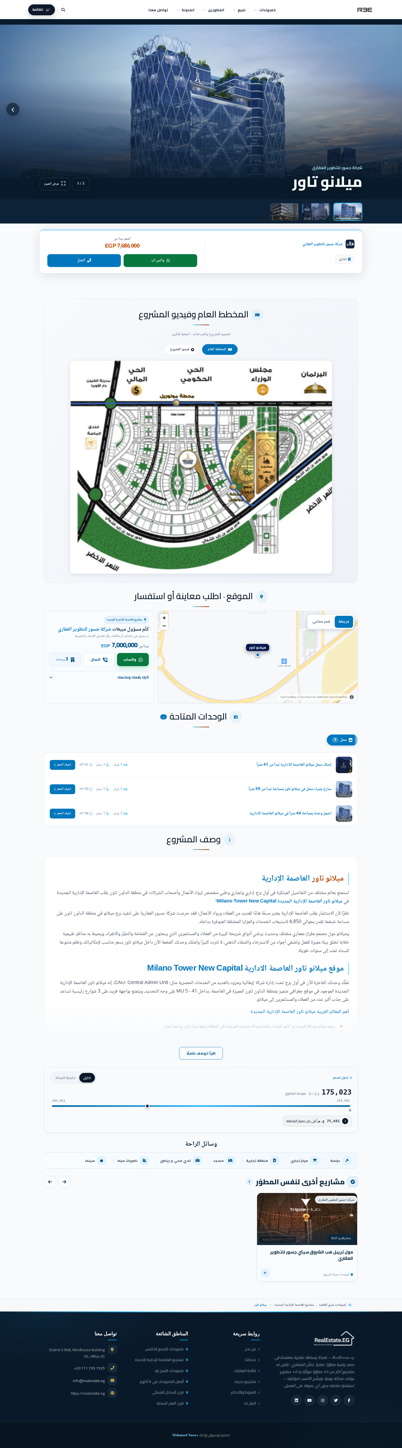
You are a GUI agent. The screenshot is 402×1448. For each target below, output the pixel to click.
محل (340, 740)
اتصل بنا (250, 1403)
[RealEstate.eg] (365, 10)
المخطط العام (217, 349)
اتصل (81, 260)
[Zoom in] (164, 618)
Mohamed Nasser (185, 1434)
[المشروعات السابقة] (64, 1182)
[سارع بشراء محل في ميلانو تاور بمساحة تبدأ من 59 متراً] (201, 789)
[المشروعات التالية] (50, 1182)
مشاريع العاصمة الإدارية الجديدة (294, 1305)
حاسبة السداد (65, 1077)
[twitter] (336, 1400)
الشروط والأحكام (243, 1392)
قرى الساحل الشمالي (168, 1392)
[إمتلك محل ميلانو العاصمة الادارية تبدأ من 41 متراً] (201, 765)
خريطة (344, 621)
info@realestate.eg (89, 1380)
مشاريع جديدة (245, 1381)
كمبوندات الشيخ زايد (169, 1370)
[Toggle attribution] (351, 697)
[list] (201, 1160)
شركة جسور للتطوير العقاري (322, 244)
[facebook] (349, 1400)
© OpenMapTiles (306, 697)
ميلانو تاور (328, 879)
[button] (201, 467)
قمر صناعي (321, 621)
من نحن (250, 1349)
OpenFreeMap (288, 697)
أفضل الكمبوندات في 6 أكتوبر (162, 1381)
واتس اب (157, 260)
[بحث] (63, 9)
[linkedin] (296, 1400)
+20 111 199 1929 (89, 1368)
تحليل (87, 1077)
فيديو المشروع (179, 349)
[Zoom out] (164, 626)
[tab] (347, 212)
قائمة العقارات (245, 1370)
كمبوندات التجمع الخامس (164, 1349)
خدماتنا (250, 1359)
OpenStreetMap (338, 697)
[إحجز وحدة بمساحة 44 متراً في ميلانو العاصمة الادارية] (201, 814)
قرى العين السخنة (170, 1403)
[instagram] (322, 1400)
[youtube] (309, 1400)
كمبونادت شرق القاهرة (332, 1305)
